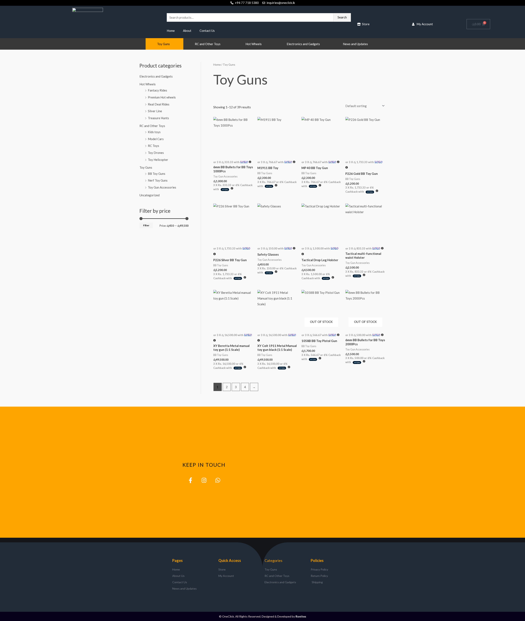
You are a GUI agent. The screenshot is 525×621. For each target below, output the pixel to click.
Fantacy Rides (157, 90)
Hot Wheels (253, 44)
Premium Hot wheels (162, 97)
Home (171, 30)
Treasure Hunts (158, 118)
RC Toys (153, 146)
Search (342, 17)
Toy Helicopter (158, 159)
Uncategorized (149, 195)
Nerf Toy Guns (158, 180)
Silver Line (155, 111)
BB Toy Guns (156, 173)
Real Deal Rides (158, 104)
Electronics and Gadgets (303, 44)
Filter (146, 225)
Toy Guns (163, 44)
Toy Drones (156, 152)
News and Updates (355, 44)
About (187, 30)
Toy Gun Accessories (162, 187)
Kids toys (154, 132)
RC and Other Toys (207, 44)
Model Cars (156, 139)
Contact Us (207, 30)
